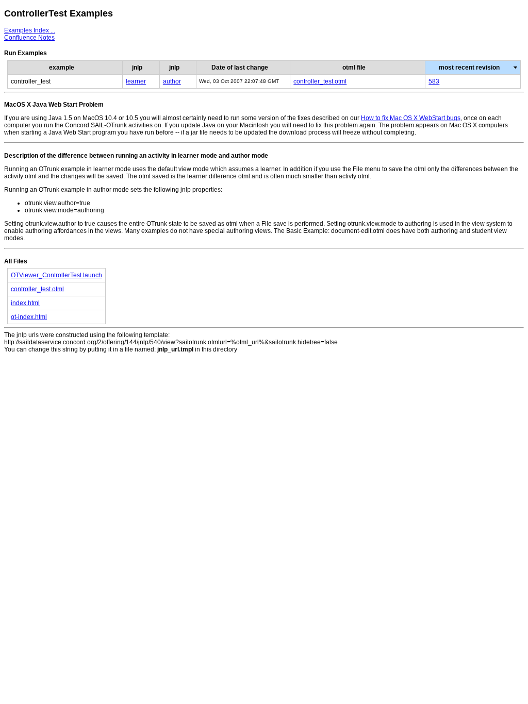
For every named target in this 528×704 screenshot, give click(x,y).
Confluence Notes (29, 37)
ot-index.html (29, 317)
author (172, 81)
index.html (25, 303)
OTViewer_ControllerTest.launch (56, 275)
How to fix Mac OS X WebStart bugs (410, 118)
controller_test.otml (319, 81)
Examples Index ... (29, 30)
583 (433, 81)
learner (136, 81)
